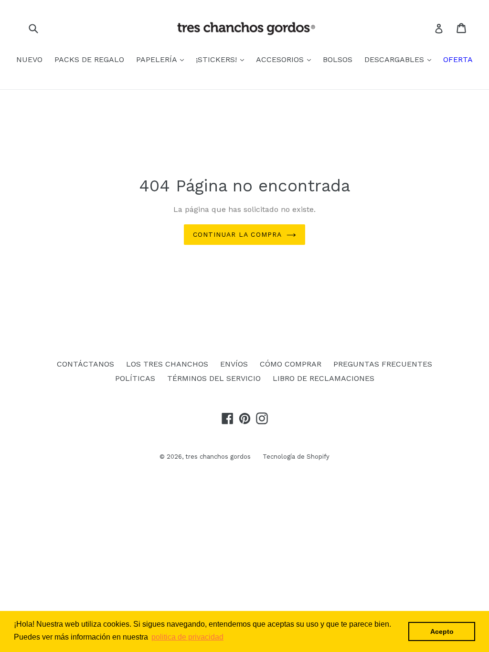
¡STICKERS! (217, 59)
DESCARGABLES (395, 59)
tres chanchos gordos (218, 456)
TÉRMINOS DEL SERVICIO (214, 378)
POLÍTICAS (135, 378)
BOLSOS (337, 59)
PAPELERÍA (157, 59)
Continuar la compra (237, 234)
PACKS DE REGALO (89, 59)
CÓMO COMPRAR (290, 363)
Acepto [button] (442, 631)
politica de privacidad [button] (187, 637)
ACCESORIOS (281, 59)
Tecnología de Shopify (296, 456)
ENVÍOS (234, 363)
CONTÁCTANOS (85, 363)
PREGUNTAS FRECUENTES (382, 363)
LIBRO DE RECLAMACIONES (323, 378)
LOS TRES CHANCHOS (167, 363)
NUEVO (29, 59)
